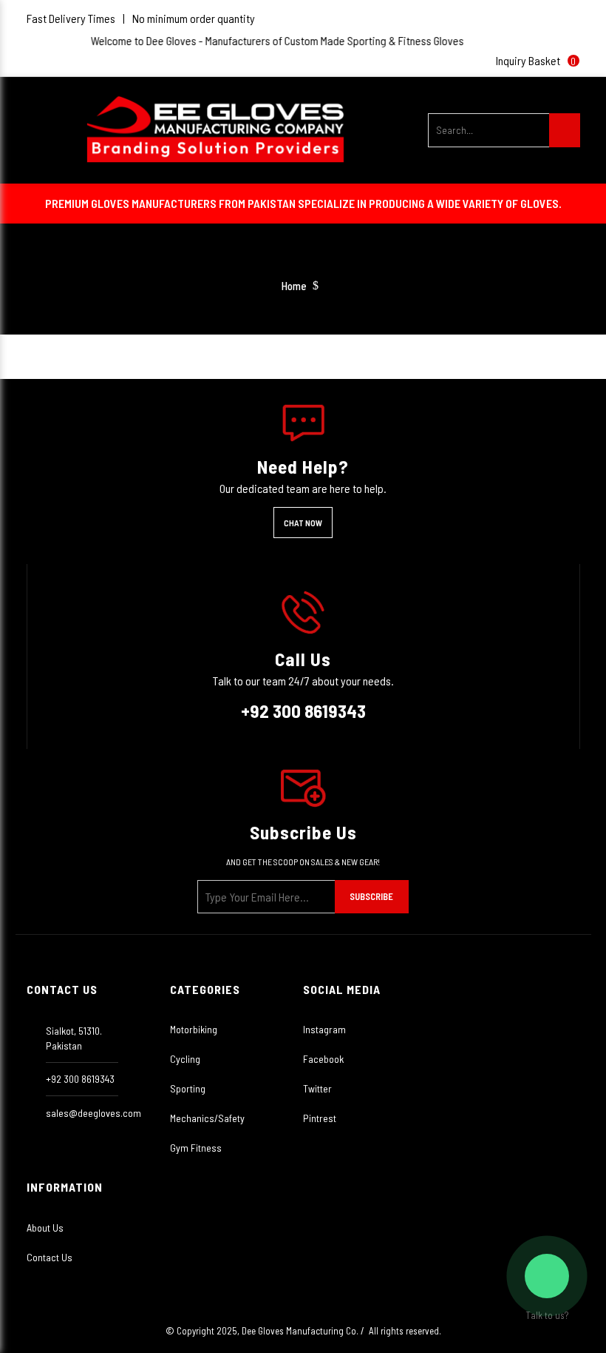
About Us (45, 1227)
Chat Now (303, 522)
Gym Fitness (196, 1147)
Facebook (323, 1058)
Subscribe (371, 896)
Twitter (317, 1088)
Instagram (324, 1029)
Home (294, 286)
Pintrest (319, 1118)
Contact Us (49, 1257)
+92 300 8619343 (303, 710)
